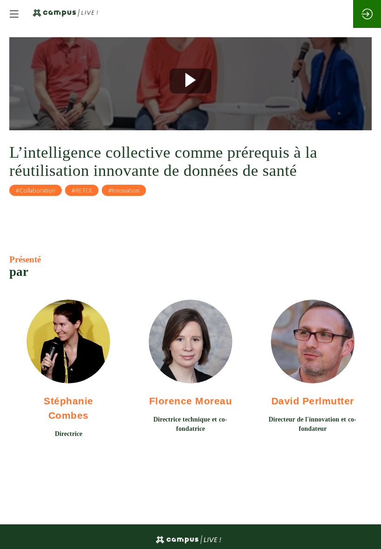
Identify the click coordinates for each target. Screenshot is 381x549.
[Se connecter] (367, 14)
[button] (14, 14)
